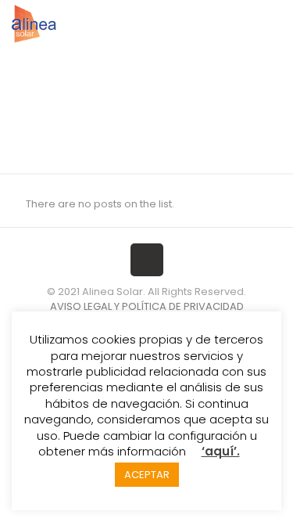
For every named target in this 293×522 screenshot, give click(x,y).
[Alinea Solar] (34, 23)
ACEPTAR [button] (147, 474)
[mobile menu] (272, 23)
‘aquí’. (221, 451)
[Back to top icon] (146, 259)
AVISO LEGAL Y (85, 306)
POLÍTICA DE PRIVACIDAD (183, 306)
